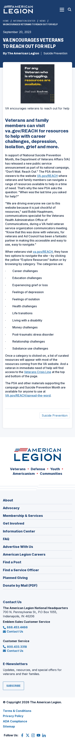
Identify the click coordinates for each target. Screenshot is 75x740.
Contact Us (15, 631)
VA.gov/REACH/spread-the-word (28, 395)
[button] (62, 9)
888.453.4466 (17, 627)
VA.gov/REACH (47, 176)
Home (6, 21)
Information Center (24, 21)
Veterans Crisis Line (37, 372)
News (43, 21)
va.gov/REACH (43, 251)
